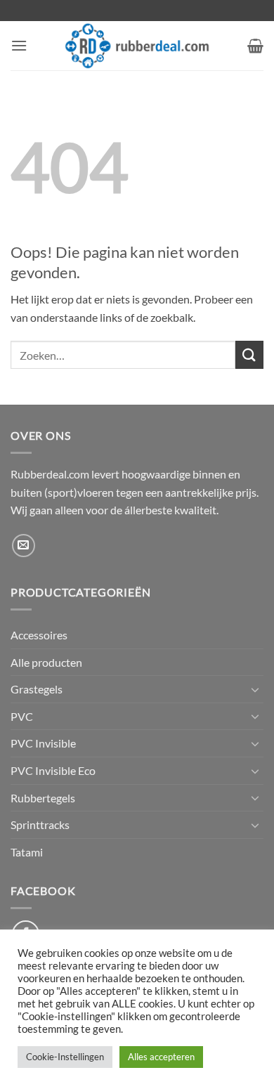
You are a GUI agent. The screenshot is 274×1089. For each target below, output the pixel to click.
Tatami (27, 852)
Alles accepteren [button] (161, 1056)
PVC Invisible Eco (53, 770)
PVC (22, 716)
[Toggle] (255, 689)
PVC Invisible (43, 743)
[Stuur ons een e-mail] (23, 545)
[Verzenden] (249, 354)
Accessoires (39, 634)
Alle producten (46, 662)
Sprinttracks (40, 824)
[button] (19, 45)
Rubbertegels (43, 797)
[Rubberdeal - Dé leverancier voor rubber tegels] (137, 45)
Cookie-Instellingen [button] (65, 1056)
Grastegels (37, 689)
